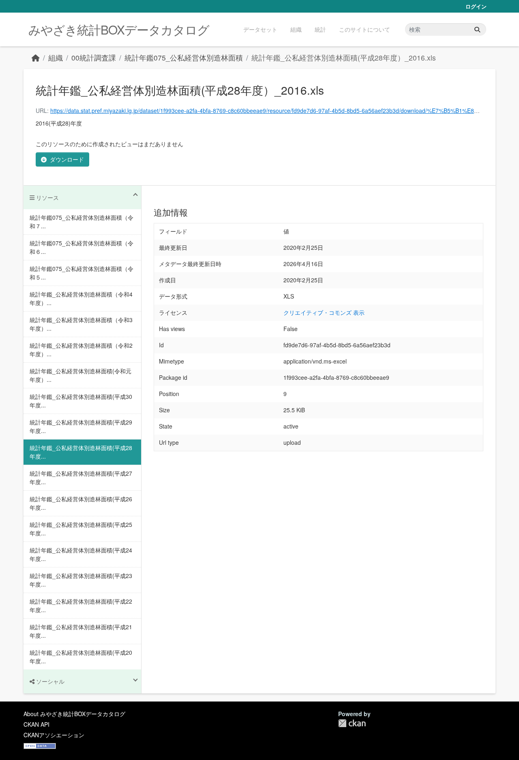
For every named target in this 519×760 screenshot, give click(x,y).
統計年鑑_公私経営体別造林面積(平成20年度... (81, 656)
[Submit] (477, 29)
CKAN (352, 723)
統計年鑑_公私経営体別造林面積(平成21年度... (81, 631)
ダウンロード (67, 159)
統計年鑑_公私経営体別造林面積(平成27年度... (81, 477)
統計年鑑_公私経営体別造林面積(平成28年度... (81, 452)
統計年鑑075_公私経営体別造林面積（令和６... (81, 247)
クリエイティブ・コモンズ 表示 (324, 312)
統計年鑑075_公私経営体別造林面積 (183, 57)
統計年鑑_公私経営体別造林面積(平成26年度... (81, 503)
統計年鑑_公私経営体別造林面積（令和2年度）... (81, 349)
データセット (260, 29)
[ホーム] (36, 57)
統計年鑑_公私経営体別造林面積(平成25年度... (81, 528)
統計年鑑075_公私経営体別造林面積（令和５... (81, 272)
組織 (296, 29)
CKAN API (36, 724)
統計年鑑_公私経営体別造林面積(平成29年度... (81, 426)
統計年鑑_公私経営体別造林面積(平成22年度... (81, 605)
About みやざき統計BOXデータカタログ (74, 714)
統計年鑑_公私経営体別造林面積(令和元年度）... (80, 375)
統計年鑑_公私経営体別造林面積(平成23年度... (81, 580)
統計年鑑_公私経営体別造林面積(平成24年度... (81, 554)
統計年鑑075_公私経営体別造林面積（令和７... (81, 221)
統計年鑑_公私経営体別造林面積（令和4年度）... (81, 298)
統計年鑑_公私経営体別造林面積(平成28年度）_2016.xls (343, 57)
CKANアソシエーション (54, 735)
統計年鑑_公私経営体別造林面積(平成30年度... (81, 400)
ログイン (476, 6)
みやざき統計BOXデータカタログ (118, 29)
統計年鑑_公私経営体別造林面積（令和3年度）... (81, 324)
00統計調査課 (93, 57)
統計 (320, 29)
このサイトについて (364, 29)
